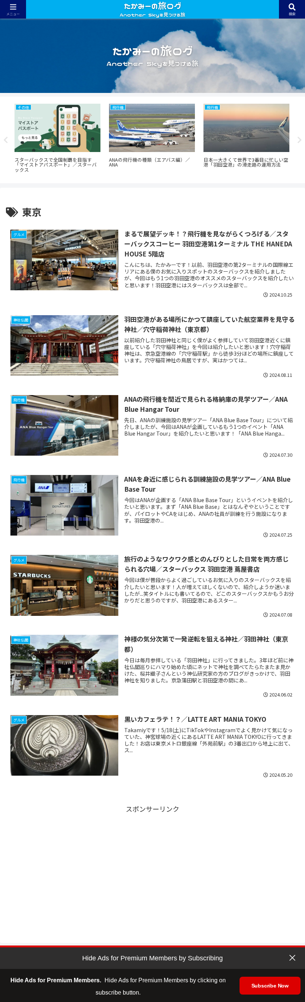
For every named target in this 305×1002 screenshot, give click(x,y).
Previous (5, 140)
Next (299, 140)
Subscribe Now (270, 986)
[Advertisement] (152, 867)
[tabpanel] (58, 138)
